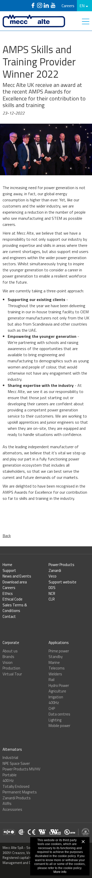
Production (11, 668)
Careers (68, 6)
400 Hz (8, 780)
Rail (51, 680)
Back (7, 536)
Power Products (61, 565)
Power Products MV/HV (21, 769)
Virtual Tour (12, 674)
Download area (15, 582)
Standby (56, 657)
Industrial (10, 757)
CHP (52, 708)
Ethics (8, 593)
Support (9, 570)
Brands (8, 657)
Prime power (59, 651)
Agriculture (57, 691)
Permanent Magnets (20, 792)
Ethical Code (12, 599)
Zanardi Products (17, 798)
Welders (55, 674)
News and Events (17, 576)
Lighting (55, 720)
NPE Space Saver (16, 763)
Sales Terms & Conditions (15, 608)
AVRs (7, 803)
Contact (9, 616)
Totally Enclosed (16, 786)
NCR (52, 593)
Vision (8, 662)
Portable (10, 775)
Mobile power (59, 726)
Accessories (12, 809)
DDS (52, 588)
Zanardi (55, 570)
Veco (52, 576)
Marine (54, 662)
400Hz (54, 703)
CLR (52, 599)
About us (10, 651)
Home (7, 565)
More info (59, 872)
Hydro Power (59, 685)
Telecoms (57, 668)
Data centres (59, 714)
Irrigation (56, 697)
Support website (62, 582)
